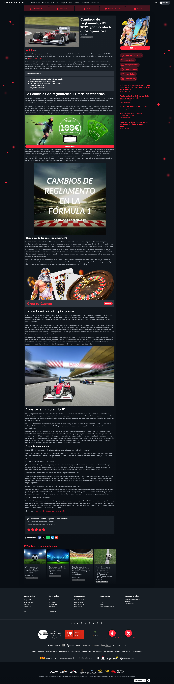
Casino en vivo (27, 609)
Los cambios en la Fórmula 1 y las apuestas (46, 83)
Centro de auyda (129, 603)
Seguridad (118, 651)
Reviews (139, 8)
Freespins (51, 600)
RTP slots (102, 602)
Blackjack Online (28, 600)
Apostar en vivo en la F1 (37, 85)
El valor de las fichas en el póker (133, 107)
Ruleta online (27, 604)
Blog (25, 611)
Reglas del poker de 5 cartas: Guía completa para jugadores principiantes (134, 98)
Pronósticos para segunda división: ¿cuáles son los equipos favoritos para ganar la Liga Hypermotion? (104, 572)
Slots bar (51, 609)
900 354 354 (128, 601)
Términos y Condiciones (38, 651)
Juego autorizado (75, 651)
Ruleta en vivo (27, 606)
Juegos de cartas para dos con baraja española (133, 114)
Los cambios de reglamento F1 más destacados (46, 79)
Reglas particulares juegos (107, 606)
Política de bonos (108, 651)
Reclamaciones (104, 600)
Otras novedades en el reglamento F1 (43, 81)
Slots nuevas (52, 602)
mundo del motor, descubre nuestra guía (50, 511)
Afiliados (102, 604)
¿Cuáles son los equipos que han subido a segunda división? (32, 570)
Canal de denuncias (137, 651)
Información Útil (38, 8)
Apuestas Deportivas (114, 8)
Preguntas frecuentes (37, 88)
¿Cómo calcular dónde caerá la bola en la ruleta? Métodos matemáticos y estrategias (135, 87)
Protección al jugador (51, 651)
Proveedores (52, 611)
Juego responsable (64, 651)
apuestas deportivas (35, 58)
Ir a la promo (69, 146)
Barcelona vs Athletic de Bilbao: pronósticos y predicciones (58, 569)
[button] (156, 2)
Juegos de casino (28, 602)
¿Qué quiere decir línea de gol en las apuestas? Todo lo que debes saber (134, 124)
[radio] (29, 530)
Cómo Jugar (63, 8)
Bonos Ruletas (78, 606)
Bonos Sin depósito (79, 602)
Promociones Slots (79, 604)
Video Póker (52, 606)
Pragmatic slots (53, 604)
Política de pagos (97, 651)
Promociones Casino (79, 600)
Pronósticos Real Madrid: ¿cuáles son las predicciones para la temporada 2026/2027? (81, 571)
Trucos (88, 8)
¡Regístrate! (108, 303)
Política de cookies (86, 651)
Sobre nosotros (126, 651)
